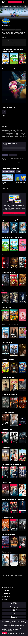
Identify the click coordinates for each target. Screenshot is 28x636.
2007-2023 (6, 28)
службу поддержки (19, 633)
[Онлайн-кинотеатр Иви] (3, 2)
